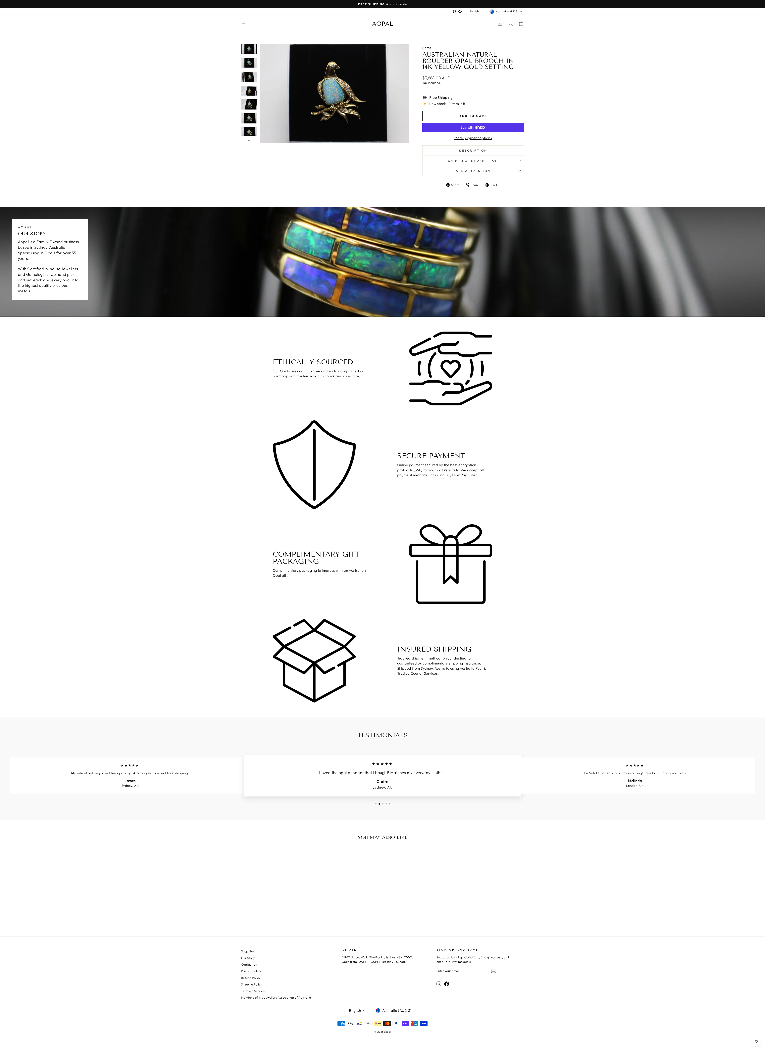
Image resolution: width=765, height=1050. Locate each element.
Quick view (274, 890)
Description (473, 150)
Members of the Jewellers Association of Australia (276, 997)
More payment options (473, 138)
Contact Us (249, 964)
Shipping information (473, 160)
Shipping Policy (251, 984)
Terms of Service (253, 991)
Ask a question (473, 171)
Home (426, 48)
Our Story (248, 958)
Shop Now (248, 951)
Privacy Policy (251, 971)
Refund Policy (251, 978)
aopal (382, 23)
